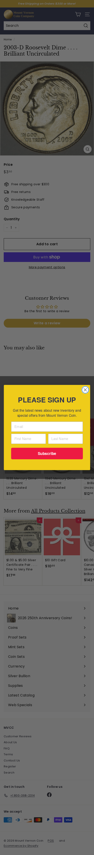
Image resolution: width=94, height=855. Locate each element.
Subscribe (47, 453)
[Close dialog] (85, 389)
